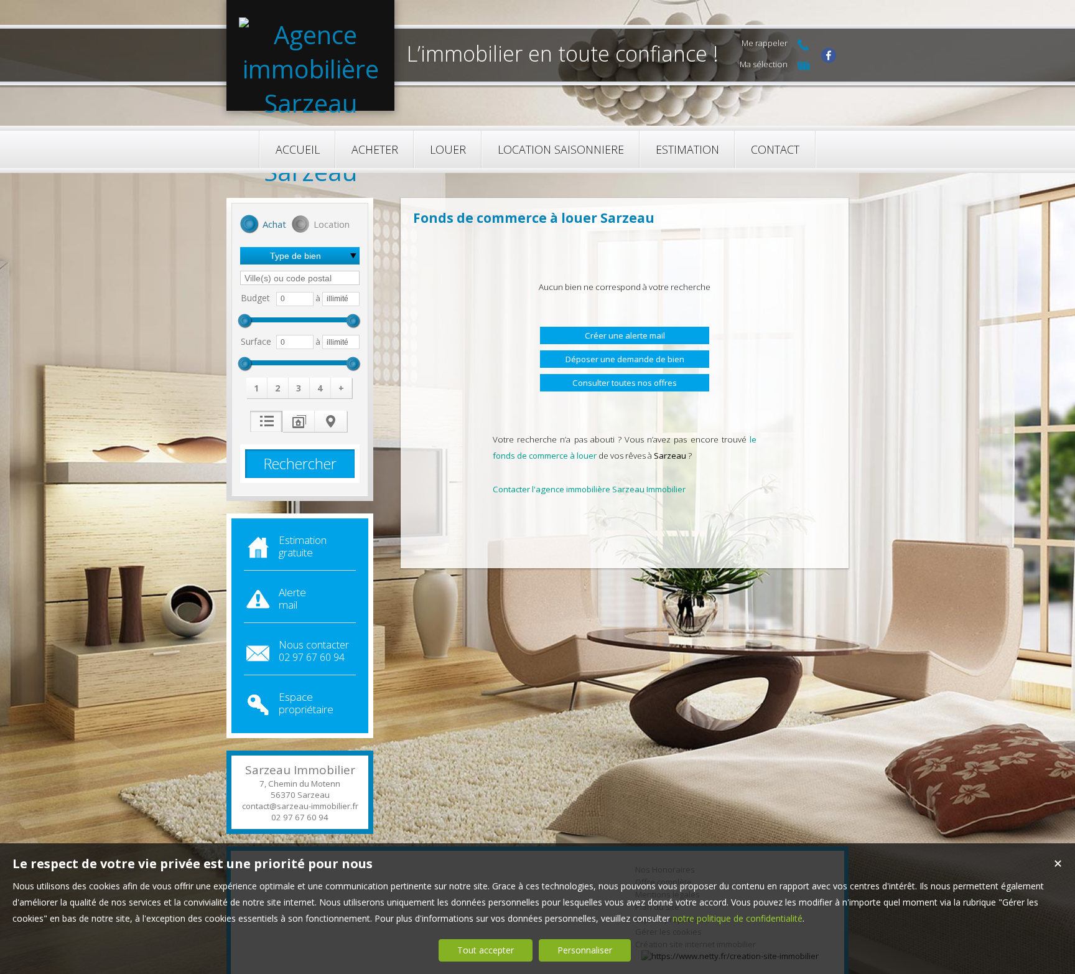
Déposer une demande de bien (624, 359)
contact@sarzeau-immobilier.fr (300, 806)
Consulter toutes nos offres (624, 382)
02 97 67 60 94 (299, 817)
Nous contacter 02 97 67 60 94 (314, 651)
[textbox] (300, 278)
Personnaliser (584, 950)
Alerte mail (292, 598)
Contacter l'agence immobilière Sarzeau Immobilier (589, 489)
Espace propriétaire (306, 703)
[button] (263, 225)
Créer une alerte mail (625, 335)
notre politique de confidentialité (737, 918)
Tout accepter (485, 950)
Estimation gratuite (303, 546)
